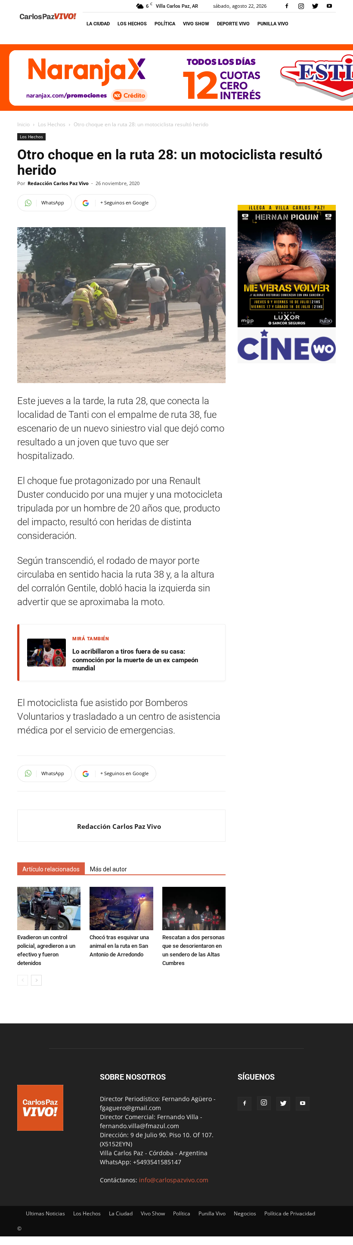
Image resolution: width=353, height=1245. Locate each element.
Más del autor (108, 869)
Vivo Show (196, 24)
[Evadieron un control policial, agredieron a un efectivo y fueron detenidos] (49, 908)
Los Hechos (132, 24)
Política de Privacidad (289, 1213)
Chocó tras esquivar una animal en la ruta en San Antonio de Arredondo (119, 946)
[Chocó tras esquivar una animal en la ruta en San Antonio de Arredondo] (121, 908)
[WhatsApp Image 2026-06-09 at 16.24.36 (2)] (287, 325)
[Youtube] (329, 6)
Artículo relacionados (51, 869)
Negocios (245, 1213)
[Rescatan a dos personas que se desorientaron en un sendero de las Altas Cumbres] (194, 908)
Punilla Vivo (272, 24)
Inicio (23, 124)
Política (165, 24)
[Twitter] (315, 6)
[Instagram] (300, 6)
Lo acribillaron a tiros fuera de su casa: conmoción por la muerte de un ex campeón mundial (135, 660)
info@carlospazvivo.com (173, 1180)
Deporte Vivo (233, 24)
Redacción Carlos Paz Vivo (58, 183)
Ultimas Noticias (45, 1213)
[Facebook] (286, 6)
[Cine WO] (287, 359)
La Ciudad (98, 24)
